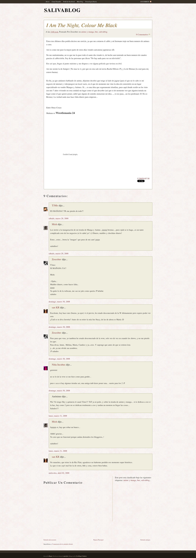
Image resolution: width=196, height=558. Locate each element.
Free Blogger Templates (81, 556)
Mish (54, 224)
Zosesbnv (56, 259)
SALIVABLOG (62, 10)
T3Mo (55, 205)
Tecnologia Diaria (91, 2)
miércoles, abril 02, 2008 (59, 473)
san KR (55, 307)
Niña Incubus (58, 364)
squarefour (65, 556)
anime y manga (87, 31)
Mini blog (80, 2)
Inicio (47, 2)
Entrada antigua (145, 540)
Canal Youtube (56, 2)
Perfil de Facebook (69, 2)
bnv (96, 31)
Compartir (143, 179)
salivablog (103, 31)
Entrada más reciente (50, 540)
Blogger (50, 556)
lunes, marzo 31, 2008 (58, 415)
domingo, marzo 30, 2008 (59, 301)
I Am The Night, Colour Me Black (81, 25)
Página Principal (98, 540)
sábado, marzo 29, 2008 (58, 218)
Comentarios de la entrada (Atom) (62, 544)
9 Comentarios (142, 34)
